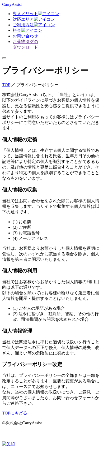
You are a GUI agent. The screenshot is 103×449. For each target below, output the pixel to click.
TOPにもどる (14, 413)
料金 (17, 30)
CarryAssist (12, 4)
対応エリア (23, 19)
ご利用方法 (23, 25)
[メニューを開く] (4, 58)
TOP (6, 85)
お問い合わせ (25, 36)
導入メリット (25, 13)
